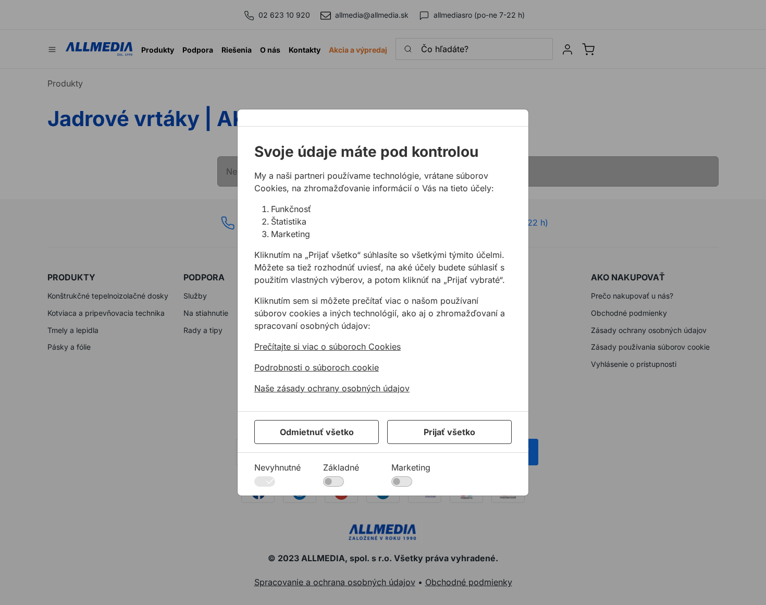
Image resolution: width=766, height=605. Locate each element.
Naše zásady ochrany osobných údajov (332, 388)
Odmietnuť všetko (317, 432)
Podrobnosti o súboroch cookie (316, 367)
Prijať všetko (449, 432)
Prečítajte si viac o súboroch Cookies (327, 346)
